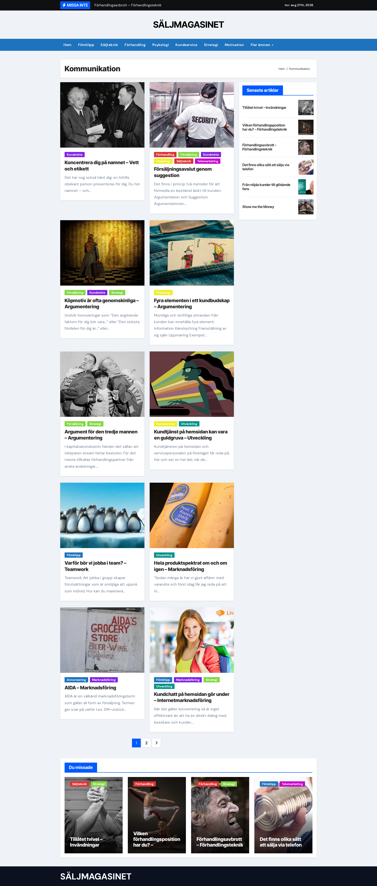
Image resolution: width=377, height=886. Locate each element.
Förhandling (135, 45)
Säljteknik (109, 45)
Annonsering (76, 680)
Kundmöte (74, 155)
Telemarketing (207, 161)
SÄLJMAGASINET (188, 24)
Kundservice (186, 45)
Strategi (211, 45)
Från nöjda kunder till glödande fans (266, 186)
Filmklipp (86, 45)
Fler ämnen (261, 45)
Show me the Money (258, 206)
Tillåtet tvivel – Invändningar (264, 107)
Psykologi (160, 45)
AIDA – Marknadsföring (90, 687)
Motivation (234, 45)
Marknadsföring (104, 680)
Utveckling (189, 424)
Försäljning (188, 155)
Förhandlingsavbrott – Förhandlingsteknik (259, 147)
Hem (67, 45)
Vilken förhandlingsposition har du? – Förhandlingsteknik (264, 127)
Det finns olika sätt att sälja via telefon (265, 167)
